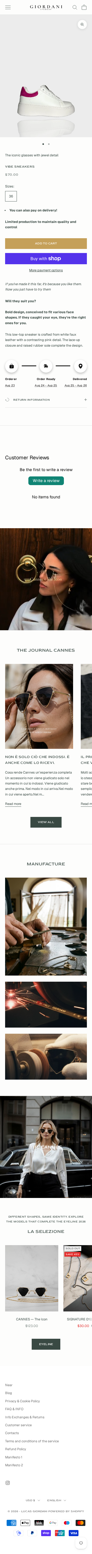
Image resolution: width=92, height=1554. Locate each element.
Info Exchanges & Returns (24, 1417)
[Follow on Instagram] (7, 1482)
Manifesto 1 (13, 1457)
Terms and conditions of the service (32, 1441)
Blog (8, 1393)
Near (9, 1385)
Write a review (46, 480)
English (54, 1500)
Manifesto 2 (14, 1465)
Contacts (12, 1433)
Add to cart (46, 243)
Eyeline (46, 1344)
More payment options (46, 270)
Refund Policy (15, 1449)
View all (46, 822)
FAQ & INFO (14, 1409)
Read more (13, 804)
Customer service (18, 1425)
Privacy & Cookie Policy (22, 1401)
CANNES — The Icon (32, 1319)
